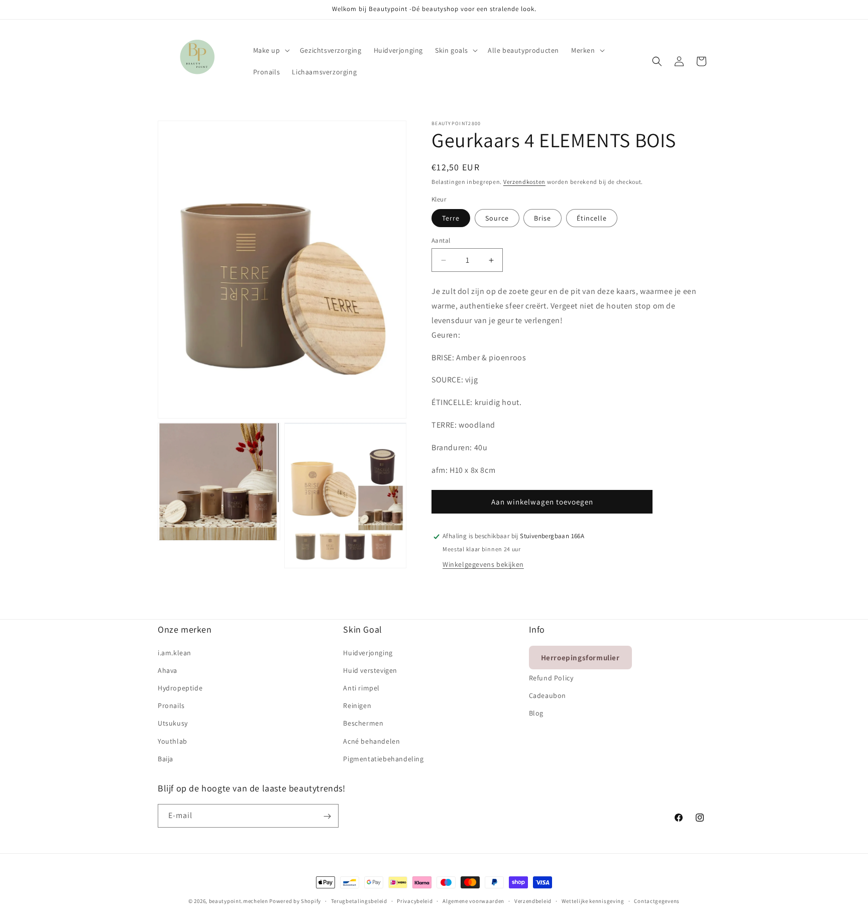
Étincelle (592, 218)
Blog (536, 712)
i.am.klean (174, 652)
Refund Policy (551, 677)
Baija (165, 758)
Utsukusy (173, 723)
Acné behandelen (371, 740)
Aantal (440, 240)
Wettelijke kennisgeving (593, 900)
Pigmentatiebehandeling (383, 758)
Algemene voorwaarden (473, 900)
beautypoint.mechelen (238, 900)
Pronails (171, 705)
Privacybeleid (414, 900)
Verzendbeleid (533, 900)
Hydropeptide (180, 687)
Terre (451, 218)
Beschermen (363, 723)
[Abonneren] (327, 816)
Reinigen (357, 705)
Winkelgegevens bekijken (483, 564)
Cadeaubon (547, 694)
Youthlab (172, 740)
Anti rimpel (361, 687)
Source (497, 218)
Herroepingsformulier (580, 657)
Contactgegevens (657, 900)
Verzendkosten (524, 181)
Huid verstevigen (370, 669)
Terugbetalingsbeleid (359, 900)
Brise (542, 218)
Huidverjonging (367, 652)
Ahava (167, 669)
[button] (270, 50)
